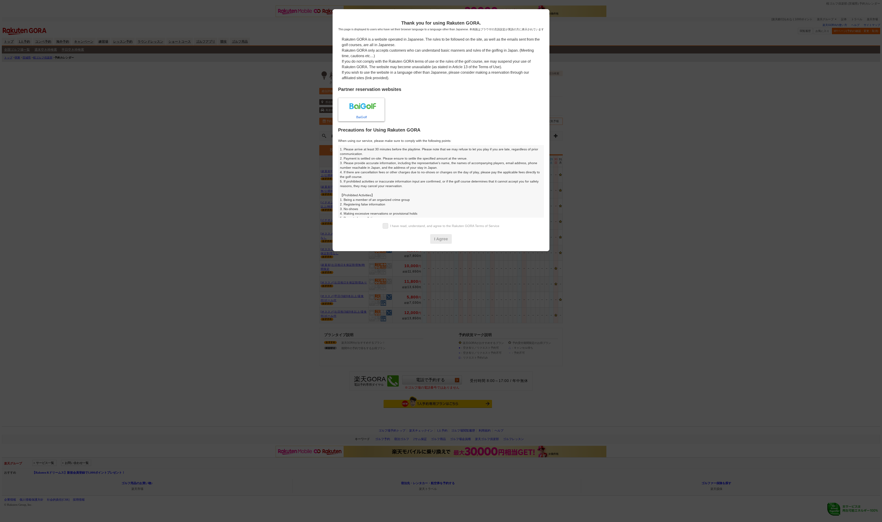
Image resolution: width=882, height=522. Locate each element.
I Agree (441, 239)
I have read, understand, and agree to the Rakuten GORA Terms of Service (444, 226)
